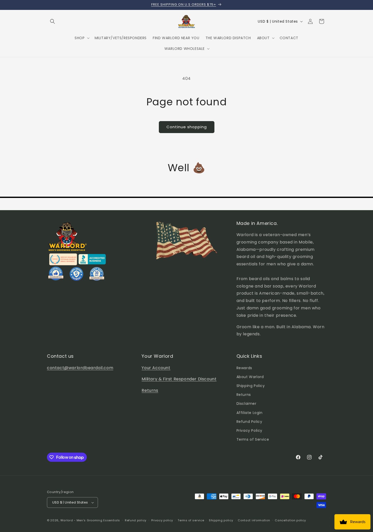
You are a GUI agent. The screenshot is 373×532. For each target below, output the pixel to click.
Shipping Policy (250, 385)
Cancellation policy (290, 520)
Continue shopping (186, 127)
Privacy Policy (249, 430)
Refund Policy (249, 421)
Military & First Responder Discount (179, 379)
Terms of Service (252, 439)
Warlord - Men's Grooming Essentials (90, 520)
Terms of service (191, 520)
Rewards (244, 367)
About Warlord (250, 376)
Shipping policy (221, 520)
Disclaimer (246, 403)
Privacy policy (162, 520)
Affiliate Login (249, 412)
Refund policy (135, 520)
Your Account (156, 368)
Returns (150, 390)
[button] (52, 21)
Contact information (254, 520)
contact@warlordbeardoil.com (80, 368)
